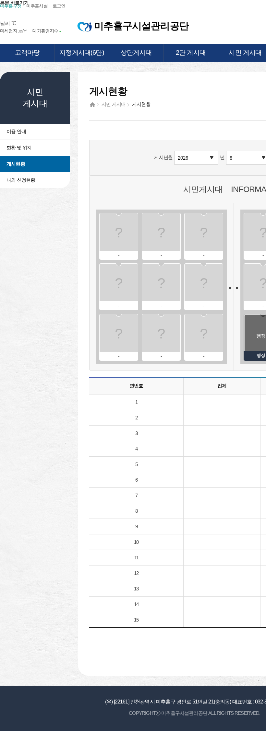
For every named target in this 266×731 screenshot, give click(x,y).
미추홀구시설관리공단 (140, 25)
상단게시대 (136, 52)
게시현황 (15, 163)
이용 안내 (16, 131)
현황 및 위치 (18, 147)
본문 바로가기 (14, 3)
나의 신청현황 (20, 180)
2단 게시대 (191, 52)
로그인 (59, 5)
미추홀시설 (37, 5)
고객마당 (27, 52)
